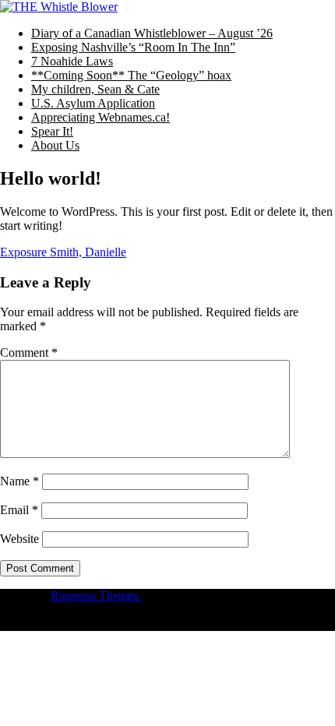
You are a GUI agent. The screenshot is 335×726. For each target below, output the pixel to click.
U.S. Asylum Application (93, 103)
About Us (55, 145)
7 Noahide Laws (72, 61)
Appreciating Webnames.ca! (100, 117)
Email (19, 509)
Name (19, 481)
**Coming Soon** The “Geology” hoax (131, 75)
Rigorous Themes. (96, 595)
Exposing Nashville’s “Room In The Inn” (133, 47)
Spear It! (52, 131)
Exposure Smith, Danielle (63, 252)
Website (19, 538)
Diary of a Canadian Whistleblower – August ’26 (152, 33)
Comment (29, 352)
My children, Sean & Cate (95, 89)
